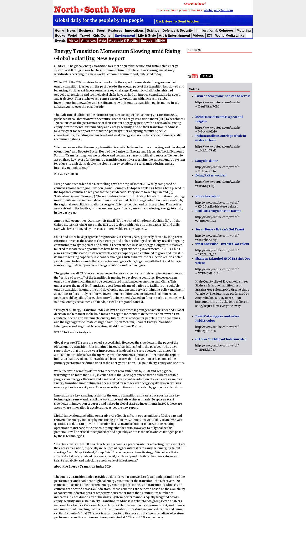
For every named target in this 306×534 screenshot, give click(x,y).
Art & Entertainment (174, 35)
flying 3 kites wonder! (210, 175)
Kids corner (102, 35)
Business (86, 30)
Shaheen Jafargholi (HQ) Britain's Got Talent (222, 261)
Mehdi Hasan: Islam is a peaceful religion (219, 119)
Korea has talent (207, 196)
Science (153, 30)
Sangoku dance (206, 161)
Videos (198, 35)
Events (60, 40)
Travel (85, 35)
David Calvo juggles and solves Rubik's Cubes (217, 318)
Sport (101, 30)
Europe (146, 40)
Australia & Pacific (123, 40)
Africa (73, 40)
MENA (160, 40)
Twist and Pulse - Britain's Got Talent (222, 244)
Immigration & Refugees (215, 30)
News (71, 30)
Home (59, 30)
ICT (209, 35)
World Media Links (229, 35)
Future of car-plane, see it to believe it (222, 96)
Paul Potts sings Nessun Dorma (218, 211)
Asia (102, 40)
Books (60, 35)
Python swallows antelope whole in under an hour (220, 138)
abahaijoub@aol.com (218, 10)
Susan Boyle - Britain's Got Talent (219, 229)
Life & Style (147, 35)
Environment (125, 35)
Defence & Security (177, 30)
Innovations (134, 30)
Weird (72, 35)
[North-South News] (100, 8)
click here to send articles (177, 21)
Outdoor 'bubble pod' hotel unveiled (220, 339)
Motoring (244, 30)
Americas (88, 40)
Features (115, 30)
